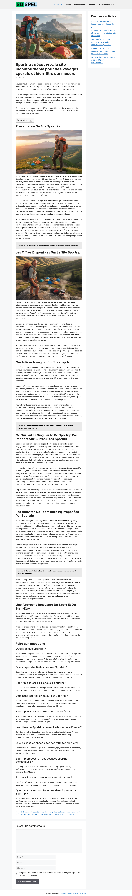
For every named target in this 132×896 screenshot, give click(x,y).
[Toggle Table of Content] (30, 120)
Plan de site (82, 893)
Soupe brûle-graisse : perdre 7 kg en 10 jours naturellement (103, 60)
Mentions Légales (66, 893)
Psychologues (80, 4)
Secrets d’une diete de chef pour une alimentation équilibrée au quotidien (103, 42)
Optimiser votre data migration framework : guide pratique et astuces (103, 51)
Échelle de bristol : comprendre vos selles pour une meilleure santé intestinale (46, 814)
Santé (68, 4)
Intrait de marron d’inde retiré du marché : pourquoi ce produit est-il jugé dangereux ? (49, 812)
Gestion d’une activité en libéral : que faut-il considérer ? (103, 24)
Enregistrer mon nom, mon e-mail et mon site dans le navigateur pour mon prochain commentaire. (50, 874)
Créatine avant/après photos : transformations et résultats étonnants (103, 33)
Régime (92, 4)
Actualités (58, 4)
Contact (75, 893)
